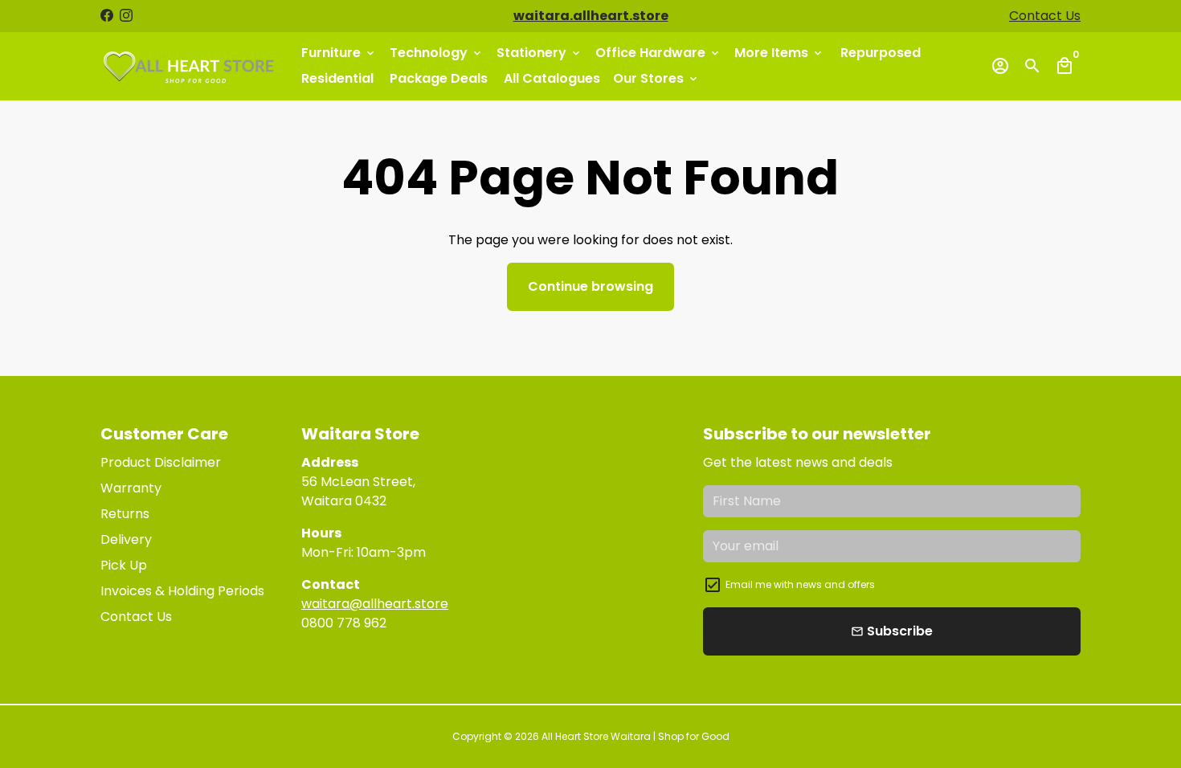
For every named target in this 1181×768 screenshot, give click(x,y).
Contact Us (1045, 15)
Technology (437, 52)
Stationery (539, 52)
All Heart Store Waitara (596, 736)
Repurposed (880, 52)
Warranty (130, 488)
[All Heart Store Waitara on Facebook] (106, 15)
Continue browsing (590, 286)
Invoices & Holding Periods (182, 591)
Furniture (339, 52)
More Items (779, 52)
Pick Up (123, 565)
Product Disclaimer (160, 462)
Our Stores (656, 78)
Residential (337, 78)
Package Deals (439, 78)
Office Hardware (658, 52)
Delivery (126, 539)
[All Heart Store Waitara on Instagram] (126, 15)
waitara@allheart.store (374, 603)
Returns (124, 514)
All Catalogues (552, 78)
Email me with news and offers (800, 584)
